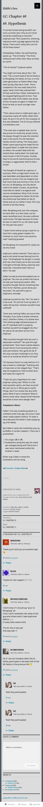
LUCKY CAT (12, 783)
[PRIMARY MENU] (37, 6)
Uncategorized (11, 790)
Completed (9, 781)
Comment (31, 765)
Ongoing (8, 785)
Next (23, 468)
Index (17, 468)
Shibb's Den (10, 8)
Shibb (26, 507)
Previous (9, 468)
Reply (8, 562)
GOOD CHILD (15, 509)
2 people (14, 636)
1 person (14, 558)
